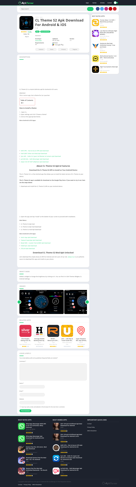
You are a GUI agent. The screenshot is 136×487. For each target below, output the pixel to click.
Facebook (41, 49)
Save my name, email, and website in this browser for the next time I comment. (43, 407)
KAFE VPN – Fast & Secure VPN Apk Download (35, 151)
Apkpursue (71, 257)
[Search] (90, 9)
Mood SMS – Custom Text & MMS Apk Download (36, 243)
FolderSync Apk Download (29, 246)
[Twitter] (102, 9)
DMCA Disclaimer (92, 431)
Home (37, 17)
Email (21, 391)
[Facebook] (98, 9)
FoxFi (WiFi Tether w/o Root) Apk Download (34, 153)
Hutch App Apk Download (29, 237)
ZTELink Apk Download (28, 248)
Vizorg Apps (38, 40)
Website (21, 399)
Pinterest (63, 49)
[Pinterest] (115, 9)
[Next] (87, 302)
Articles (102, 3)
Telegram (75, 49)
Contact (109, 3)
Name (21, 383)
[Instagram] (106, 9)
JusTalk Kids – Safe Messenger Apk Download (35, 159)
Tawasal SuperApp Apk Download (31, 240)
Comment (22, 361)
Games (94, 3)
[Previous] (19, 302)
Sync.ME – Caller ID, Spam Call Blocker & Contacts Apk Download (41, 156)
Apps (87, 3)
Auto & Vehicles (45, 31)
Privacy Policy (91, 427)
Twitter (51, 49)
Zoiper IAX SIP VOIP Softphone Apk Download (35, 162)
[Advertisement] (53, 74)
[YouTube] (110, 9)
